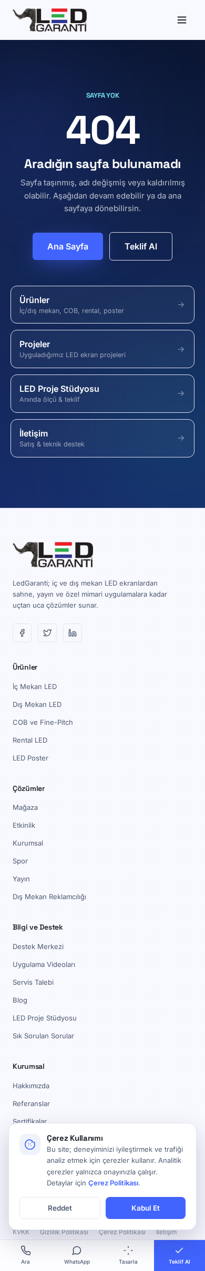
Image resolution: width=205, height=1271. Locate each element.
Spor (20, 861)
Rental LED (30, 740)
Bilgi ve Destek (38, 927)
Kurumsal (28, 843)
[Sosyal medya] (22, 632)
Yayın (21, 878)
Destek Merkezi (38, 946)
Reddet (60, 1208)
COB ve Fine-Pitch (43, 722)
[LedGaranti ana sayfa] (50, 20)
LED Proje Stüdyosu (45, 1018)
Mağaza (25, 807)
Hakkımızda (31, 1085)
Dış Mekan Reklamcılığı (49, 896)
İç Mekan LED (35, 686)
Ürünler (25, 667)
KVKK (21, 1232)
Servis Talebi (33, 982)
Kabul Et (145, 1208)
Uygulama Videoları (44, 964)
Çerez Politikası (122, 1232)
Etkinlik (24, 825)
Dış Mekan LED (37, 704)
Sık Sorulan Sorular (43, 1036)
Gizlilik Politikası (64, 1232)
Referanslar (31, 1103)
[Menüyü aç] (181, 19)
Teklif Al (141, 246)
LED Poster (30, 758)
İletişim (166, 1232)
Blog (20, 1000)
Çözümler (29, 788)
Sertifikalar (30, 1121)
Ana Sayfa (67, 246)
